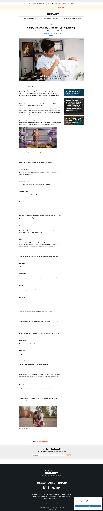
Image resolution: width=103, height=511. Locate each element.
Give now (61, 7)
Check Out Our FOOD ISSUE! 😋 (51, 18)
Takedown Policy (52, 496)
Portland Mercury (32, 3)
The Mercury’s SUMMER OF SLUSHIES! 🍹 (73, 18)
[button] (100, 498)
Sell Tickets (49, 494)
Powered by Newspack (52, 509)
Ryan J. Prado (69, 122)
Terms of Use (44, 496)
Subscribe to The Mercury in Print (51, 498)
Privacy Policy (88, 508)
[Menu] (20, 13)
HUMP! (51, 24)
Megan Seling (46, 33)
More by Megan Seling (44, 441)
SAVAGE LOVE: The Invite (73, 92)
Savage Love (64, 3)
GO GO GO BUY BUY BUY (39, 97)
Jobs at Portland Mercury (59, 494)
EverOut (44, 3)
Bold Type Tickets (71, 3)
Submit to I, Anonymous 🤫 (30, 18)
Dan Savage (68, 93)
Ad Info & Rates (41, 494)
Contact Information (93, 508)
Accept (88, 506)
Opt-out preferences (83, 508)
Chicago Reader (57, 3)
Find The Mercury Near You (64, 496)
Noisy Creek (50, 3)
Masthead (34, 494)
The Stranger (39, 3)
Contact (69, 494)
